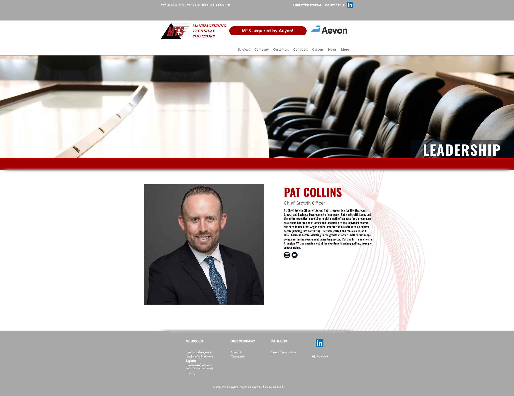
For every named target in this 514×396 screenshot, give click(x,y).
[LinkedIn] (350, 5)
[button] (244, 49)
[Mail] (287, 255)
